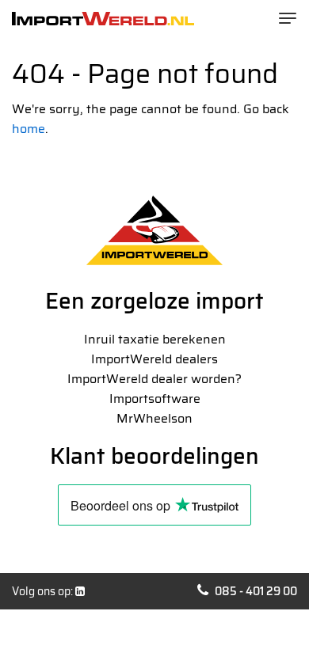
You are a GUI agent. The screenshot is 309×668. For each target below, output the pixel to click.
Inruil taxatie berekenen (155, 339)
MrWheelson (154, 418)
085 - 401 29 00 (256, 591)
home (28, 129)
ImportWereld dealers (154, 359)
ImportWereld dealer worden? (154, 379)
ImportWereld (103, 18)
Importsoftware (154, 398)
